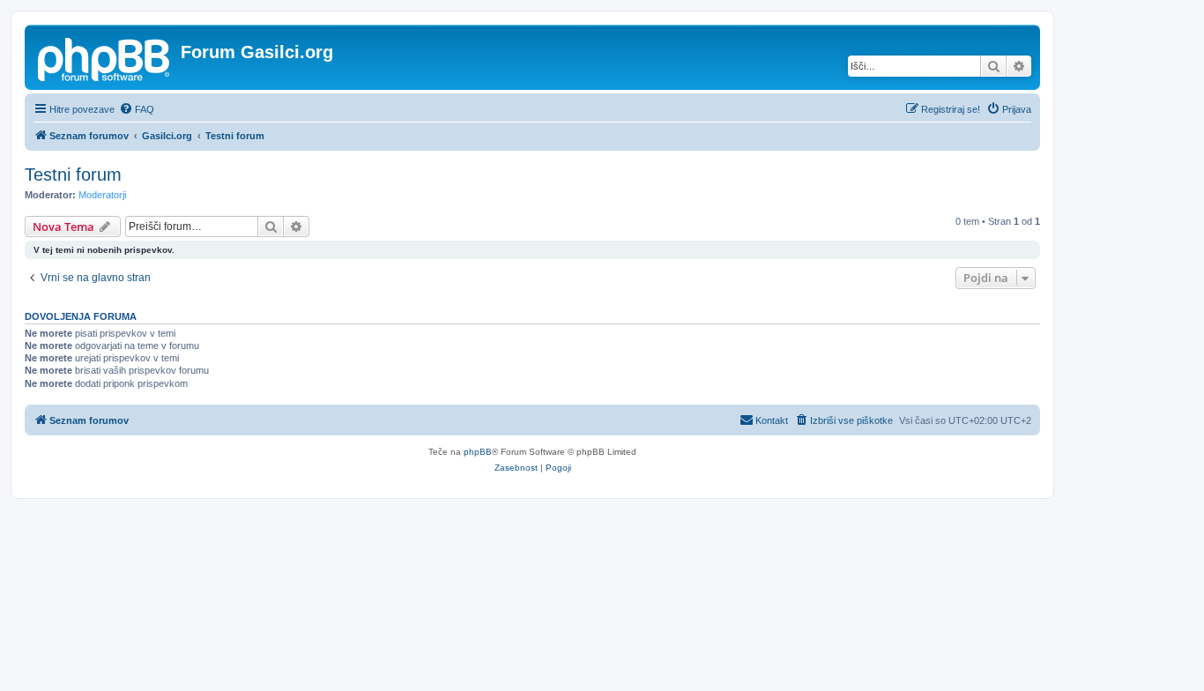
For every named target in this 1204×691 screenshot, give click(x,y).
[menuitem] (136, 109)
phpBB (478, 452)
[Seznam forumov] (105, 57)
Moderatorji (102, 194)
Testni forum (73, 174)
